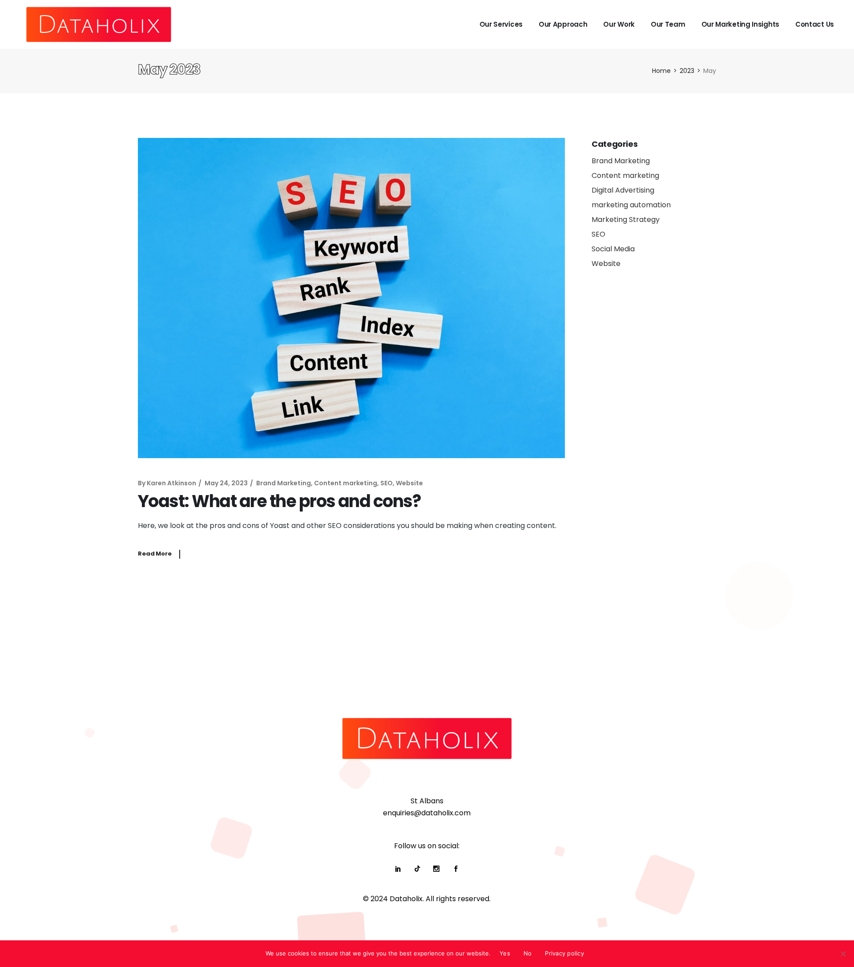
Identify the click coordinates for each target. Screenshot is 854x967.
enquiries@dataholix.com (427, 813)
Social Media (613, 249)
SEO (386, 483)
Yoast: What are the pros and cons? (279, 501)
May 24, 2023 (226, 483)
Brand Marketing (283, 483)
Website (409, 483)
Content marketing (345, 483)
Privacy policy (564, 953)
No (528, 953)
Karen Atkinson (171, 483)
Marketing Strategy (626, 219)
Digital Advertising (623, 190)
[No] (842, 953)
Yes (505, 953)
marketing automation (631, 205)
